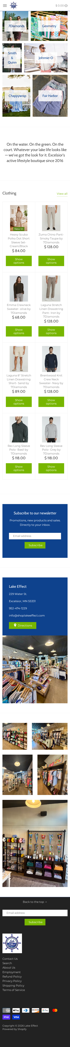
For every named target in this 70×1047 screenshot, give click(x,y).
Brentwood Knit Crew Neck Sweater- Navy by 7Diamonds (51, 381)
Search (7, 963)
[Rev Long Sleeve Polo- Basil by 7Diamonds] (19, 429)
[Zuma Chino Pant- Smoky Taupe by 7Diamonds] (51, 218)
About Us (8, 967)
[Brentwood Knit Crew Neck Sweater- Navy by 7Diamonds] (51, 359)
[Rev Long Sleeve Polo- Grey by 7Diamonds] (51, 429)
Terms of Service (13, 990)
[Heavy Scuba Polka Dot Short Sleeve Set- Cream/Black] (19, 218)
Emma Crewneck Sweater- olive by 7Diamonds (19, 308)
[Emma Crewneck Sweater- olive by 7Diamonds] (19, 289)
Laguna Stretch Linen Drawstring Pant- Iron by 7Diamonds (51, 310)
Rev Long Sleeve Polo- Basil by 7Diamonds (19, 449)
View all (62, 193)
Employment (11, 972)
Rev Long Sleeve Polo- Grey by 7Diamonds (51, 449)
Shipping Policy (13, 985)
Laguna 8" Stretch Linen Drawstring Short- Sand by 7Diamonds (19, 381)
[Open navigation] (4, 5)
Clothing (9, 193)
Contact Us (10, 958)
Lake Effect (31, 1025)
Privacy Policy (12, 981)
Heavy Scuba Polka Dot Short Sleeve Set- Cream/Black (19, 240)
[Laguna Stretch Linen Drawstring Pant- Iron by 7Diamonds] (51, 289)
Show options (19, 261)
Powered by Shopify (14, 1029)
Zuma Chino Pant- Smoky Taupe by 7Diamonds (51, 238)
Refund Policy (12, 976)
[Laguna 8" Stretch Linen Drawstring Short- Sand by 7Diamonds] (19, 359)
